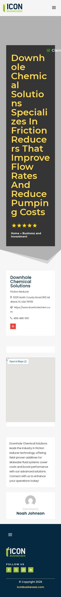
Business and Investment (26, 235)
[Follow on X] (16, 569)
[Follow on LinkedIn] (30, 569)
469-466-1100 (21, 318)
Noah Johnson (30, 513)
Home (15, 233)
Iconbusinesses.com (30, 587)
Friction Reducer (19, 291)
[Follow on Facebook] (8, 569)
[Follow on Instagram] (23, 569)
